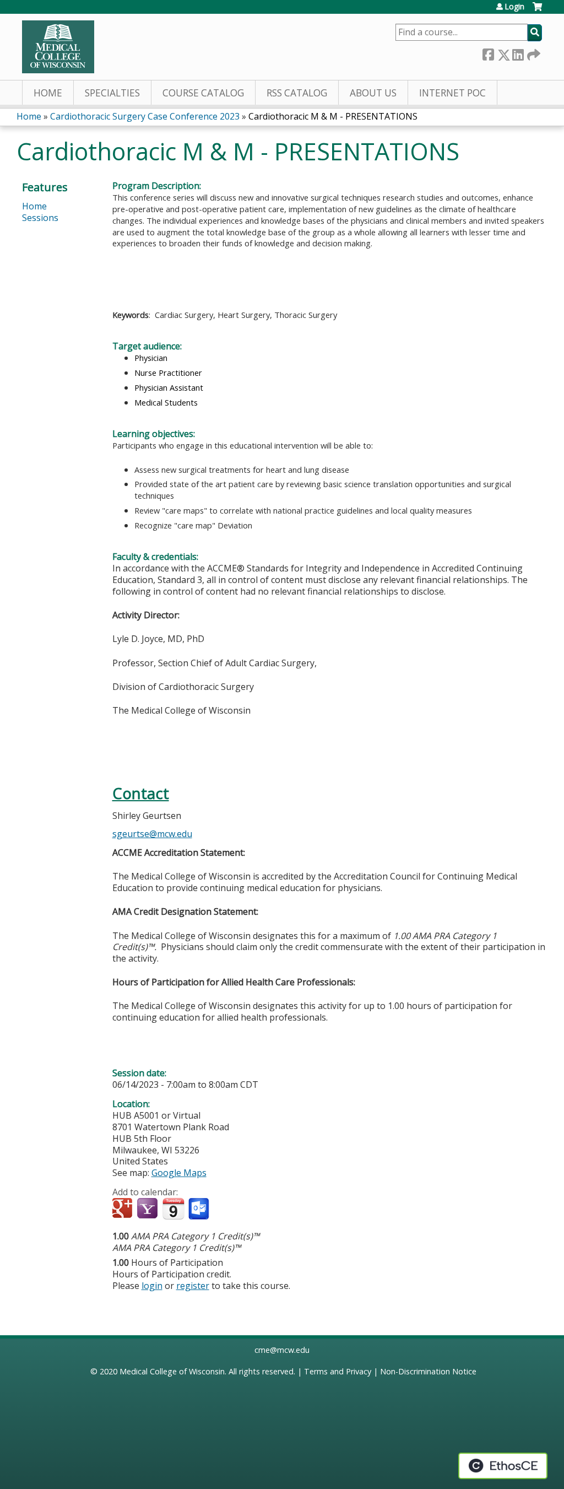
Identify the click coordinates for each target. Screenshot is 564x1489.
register (192, 1286)
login (152, 1286)
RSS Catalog (297, 93)
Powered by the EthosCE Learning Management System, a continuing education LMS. (502, 1466)
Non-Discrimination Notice (428, 1371)
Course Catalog (203, 93)
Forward (532, 52)
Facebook (488, 52)
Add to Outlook (199, 1209)
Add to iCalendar (173, 1208)
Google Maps (179, 1173)
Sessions (40, 218)
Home (48, 93)
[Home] (58, 47)
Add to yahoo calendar (148, 1209)
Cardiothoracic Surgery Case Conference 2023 (145, 116)
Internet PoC (452, 93)
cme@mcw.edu (282, 1350)
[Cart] (537, 11)
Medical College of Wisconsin (172, 1371)
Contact (140, 793)
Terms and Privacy (337, 1371)
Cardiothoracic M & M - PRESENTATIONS (332, 116)
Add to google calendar (123, 1209)
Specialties (112, 93)
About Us (373, 93)
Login (514, 6)
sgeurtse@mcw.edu (152, 834)
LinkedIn (517, 52)
